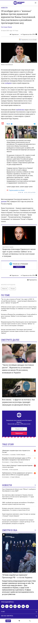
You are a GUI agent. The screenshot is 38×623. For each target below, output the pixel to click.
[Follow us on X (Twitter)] (6, 606)
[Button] (14, 34)
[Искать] (30, 621)
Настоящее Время (6, 27)
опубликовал (20, 110)
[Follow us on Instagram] (15, 606)
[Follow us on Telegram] (19, 606)
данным (3, 201)
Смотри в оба (9, 530)
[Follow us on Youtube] (11, 606)
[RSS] (23, 606)
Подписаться (19, 267)
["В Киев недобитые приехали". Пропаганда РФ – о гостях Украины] (19, 553)
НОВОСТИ (7, 485)
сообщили (8, 83)
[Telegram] (19, 621)
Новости (4, 8)
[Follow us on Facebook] (2, 606)
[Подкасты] (27, 606)
